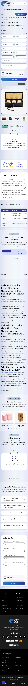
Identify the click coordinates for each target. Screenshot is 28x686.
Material (6, 251)
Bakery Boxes (19, 600)
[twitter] (11, 636)
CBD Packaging (19, 605)
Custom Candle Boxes (16, 17)
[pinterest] (16, 636)
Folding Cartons (6, 660)
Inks (7, 253)
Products (4, 603)
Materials (4, 605)
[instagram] (7, 636)
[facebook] (3, 636)
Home (2, 17)
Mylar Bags (4, 662)
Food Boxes (18, 603)
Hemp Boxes (18, 665)
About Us (4, 597)
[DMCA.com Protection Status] (14, 645)
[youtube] (24, 636)
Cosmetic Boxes (19, 668)
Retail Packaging (6, 668)
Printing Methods (19, 251)
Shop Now (7, 420)
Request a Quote (21, 14)
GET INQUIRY (14, 79)
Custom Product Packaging (11, 372)
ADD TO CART (21, 84)
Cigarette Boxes (20, 611)
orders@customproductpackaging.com (14, 9)
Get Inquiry (14, 583)
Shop (3, 600)
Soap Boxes (4, 665)
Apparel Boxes (19, 597)
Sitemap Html (5, 611)
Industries (7, 17)
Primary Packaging (6, 608)
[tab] (8, 428)
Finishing (19, 253)
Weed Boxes (18, 671)
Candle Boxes (19, 608)
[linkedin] (20, 636)
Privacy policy (13, 682)
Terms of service (23, 682)
